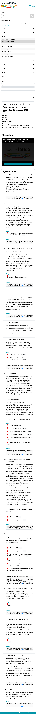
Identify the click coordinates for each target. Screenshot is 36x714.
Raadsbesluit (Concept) (18, 428)
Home (3, 23)
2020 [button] (3, 73)
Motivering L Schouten (17, 354)
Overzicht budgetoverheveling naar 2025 (20, 438)
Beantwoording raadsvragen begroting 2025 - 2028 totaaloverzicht (20, 569)
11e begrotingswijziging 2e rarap (20, 431)
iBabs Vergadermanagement (11, 712)
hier (22, 198)
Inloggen (25, 712)
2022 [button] (3, 64)
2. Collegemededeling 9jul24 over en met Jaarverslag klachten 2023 (19, 358)
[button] (32, 16)
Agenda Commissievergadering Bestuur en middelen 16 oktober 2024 (20, 234)
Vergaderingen (9, 23)
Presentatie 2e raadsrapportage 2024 (19, 443)
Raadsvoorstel (15, 425)
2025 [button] (3, 32)
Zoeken (3, 12)
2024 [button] (3, 37)
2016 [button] (3, 89)
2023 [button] (3, 60)
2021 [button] (3, 68)
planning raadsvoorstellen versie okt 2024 (20, 604)
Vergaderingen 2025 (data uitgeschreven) (20, 640)
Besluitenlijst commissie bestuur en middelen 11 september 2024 (18, 276)
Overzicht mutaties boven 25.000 (20, 434)
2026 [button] (3, 28)
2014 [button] (3, 97)
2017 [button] (3, 85)
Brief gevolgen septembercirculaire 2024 (19, 559)
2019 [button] (3, 77)
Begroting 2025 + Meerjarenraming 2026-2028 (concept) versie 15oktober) (19, 554)
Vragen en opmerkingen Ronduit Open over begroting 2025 (20, 564)
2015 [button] (3, 93)
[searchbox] (15, 16)
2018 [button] (3, 81)
